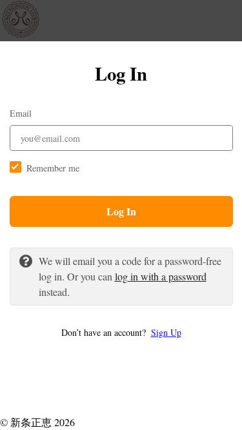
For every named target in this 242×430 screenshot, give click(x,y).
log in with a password (161, 276)
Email (21, 113)
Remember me (52, 168)
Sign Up (166, 332)
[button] (121, 332)
